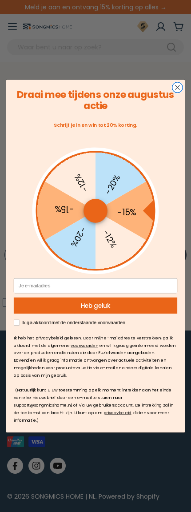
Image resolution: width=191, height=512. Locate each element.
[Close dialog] (177, 87)
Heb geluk (96, 305)
